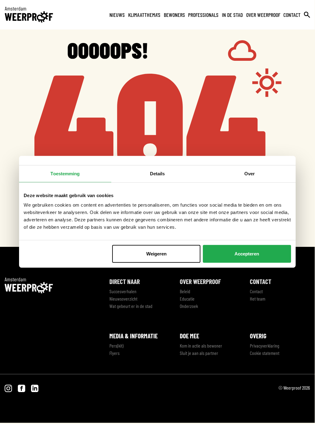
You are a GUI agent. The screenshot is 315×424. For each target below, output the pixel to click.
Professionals (203, 14)
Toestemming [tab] (65, 173)
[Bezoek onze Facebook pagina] (22, 388)
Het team (257, 298)
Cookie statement (264, 353)
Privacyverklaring (264, 345)
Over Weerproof (263, 14)
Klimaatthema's (144, 14)
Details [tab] (157, 173)
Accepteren (246, 253)
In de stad (232, 14)
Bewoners (174, 14)
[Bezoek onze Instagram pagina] (9, 388)
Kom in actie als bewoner (201, 345)
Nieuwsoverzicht (123, 298)
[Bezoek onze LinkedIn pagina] (34, 388)
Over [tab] (249, 173)
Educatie (187, 298)
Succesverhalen (122, 291)
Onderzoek (189, 306)
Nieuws (117, 14)
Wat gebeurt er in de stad (130, 306)
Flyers (114, 353)
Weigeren (156, 253)
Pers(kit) (116, 345)
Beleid (185, 291)
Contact (292, 14)
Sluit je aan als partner (199, 353)
